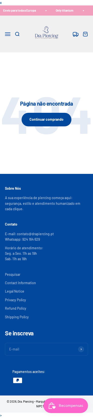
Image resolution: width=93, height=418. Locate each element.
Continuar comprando (46, 119)
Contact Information (20, 283)
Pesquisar (12, 274)
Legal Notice (14, 291)
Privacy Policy (15, 300)
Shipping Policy (17, 317)
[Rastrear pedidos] (76, 34)
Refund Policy (15, 308)
